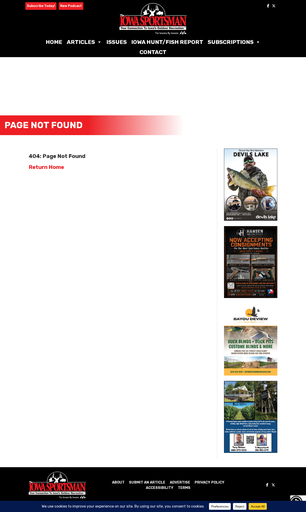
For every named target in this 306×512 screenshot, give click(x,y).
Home (54, 42)
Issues (116, 42)
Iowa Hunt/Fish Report (167, 42)
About (118, 482)
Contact (153, 52)
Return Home (46, 167)
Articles (81, 42)
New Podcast (71, 6)
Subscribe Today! (41, 6)
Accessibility (159, 488)
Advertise (180, 482)
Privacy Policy (209, 482)
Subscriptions (231, 42)
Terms (184, 488)
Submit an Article (147, 482)
